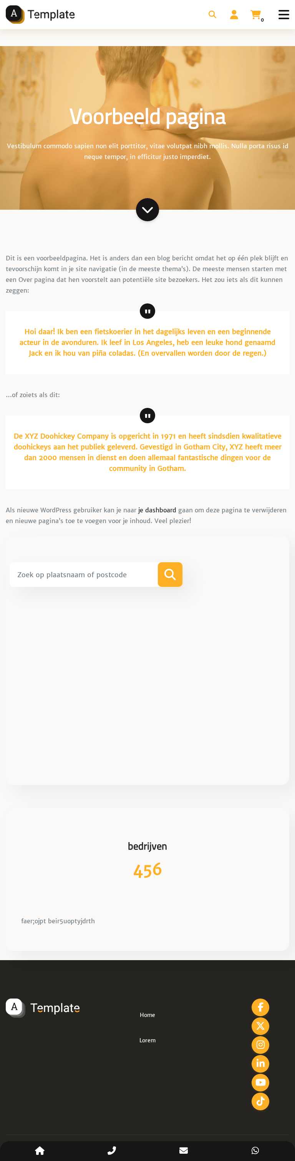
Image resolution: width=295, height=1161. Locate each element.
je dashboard (157, 510)
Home (147, 1015)
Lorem (147, 1040)
